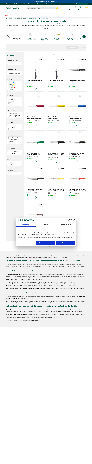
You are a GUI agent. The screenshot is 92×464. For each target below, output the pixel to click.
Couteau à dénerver (14, 73)
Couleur (9, 79)
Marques (10, 123)
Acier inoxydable (13, 138)
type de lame (11, 110)
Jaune (11, 84)
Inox (10, 142)
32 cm (11, 103)
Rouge (11, 87)
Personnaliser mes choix (45, 242)
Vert (10, 89)
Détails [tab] (46, 224)
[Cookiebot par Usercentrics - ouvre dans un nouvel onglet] (69, 220)
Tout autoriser (65, 242)
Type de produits (12, 60)
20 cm (11, 99)
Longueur (10, 95)
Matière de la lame (13, 135)
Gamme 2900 (13, 151)
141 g (10, 162)
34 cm (11, 104)
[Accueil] (6, 18)
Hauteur (10, 170)
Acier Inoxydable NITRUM (13, 140)
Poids (9, 159)
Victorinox (12, 129)
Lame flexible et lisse (14, 113)
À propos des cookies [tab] (66, 224)
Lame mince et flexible (15, 115)
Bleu (10, 82)
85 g (10, 164)
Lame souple (12, 116)
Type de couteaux (12, 69)
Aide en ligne (82, 3)
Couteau (11, 63)
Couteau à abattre (14, 72)
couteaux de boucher (24, 264)
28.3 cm (11, 101)
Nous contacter (73, 3)
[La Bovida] (13, 8)
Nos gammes (11, 149)
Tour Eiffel (12, 127)
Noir (10, 86)
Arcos (10, 125)
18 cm (11, 98)
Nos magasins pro (64, 3)
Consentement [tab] (25, 224)
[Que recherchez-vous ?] (57, 8)
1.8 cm (11, 173)
